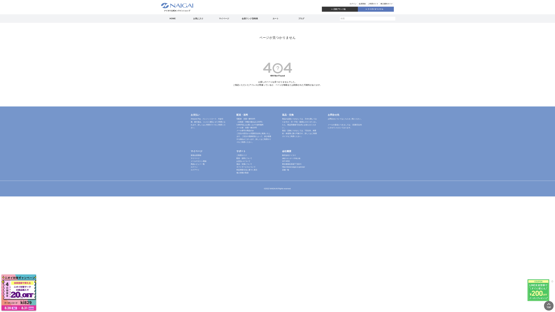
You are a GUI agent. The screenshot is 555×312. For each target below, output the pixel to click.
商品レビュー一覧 (198, 164)
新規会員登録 (196, 155)
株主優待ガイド (387, 4)
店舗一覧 (285, 170)
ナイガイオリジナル (375, 9)
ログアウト (195, 170)
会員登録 (362, 4)
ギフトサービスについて (246, 167)
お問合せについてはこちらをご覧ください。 (345, 119)
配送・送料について (244, 158)
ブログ (301, 18)
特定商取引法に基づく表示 (246, 170)
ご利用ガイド (373, 4)
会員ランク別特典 (250, 18)
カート (276, 18)
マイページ (224, 18)
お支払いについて (243, 161)
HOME (173, 18)
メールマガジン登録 (198, 161)
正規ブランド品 (339, 9)
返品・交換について (244, 164)
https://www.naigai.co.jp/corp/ (293, 167)
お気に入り (198, 18)
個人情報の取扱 (242, 173)
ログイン (353, 4)
